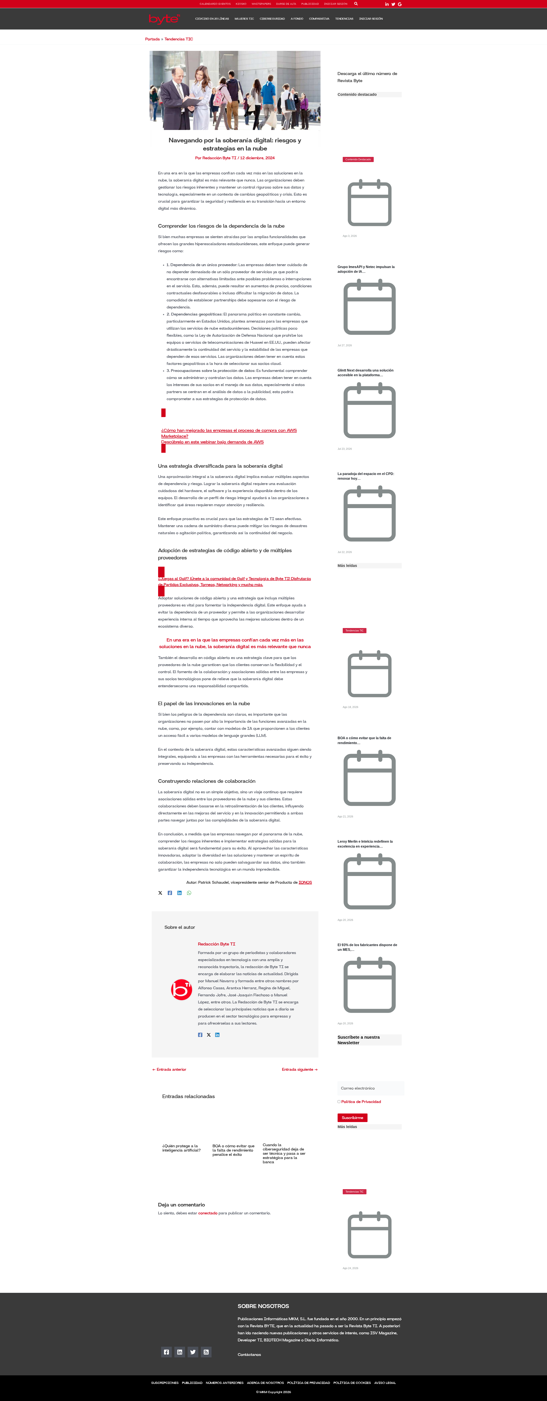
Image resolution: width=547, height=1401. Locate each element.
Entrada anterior (169, 1069)
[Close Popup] (372, 1348)
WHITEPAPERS (261, 4)
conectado (208, 1213)
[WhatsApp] (189, 892)
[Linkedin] (179, 892)
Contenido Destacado (358, 159)
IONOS (305, 882)
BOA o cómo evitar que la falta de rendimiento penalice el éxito (233, 1150)
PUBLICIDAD (310, 4)
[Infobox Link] (370, 77)
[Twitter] (393, 4)
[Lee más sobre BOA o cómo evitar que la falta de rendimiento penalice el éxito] (235, 1124)
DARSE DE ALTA (286, 4)
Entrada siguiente (300, 1069)
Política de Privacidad (361, 1102)
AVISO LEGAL (385, 1383)
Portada (152, 39)
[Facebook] (170, 892)
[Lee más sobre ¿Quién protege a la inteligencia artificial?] (184, 1124)
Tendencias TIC (179, 39)
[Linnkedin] (387, 4)
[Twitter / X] (160, 892)
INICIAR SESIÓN (335, 4)
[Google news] (400, 4)
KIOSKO (241, 4)
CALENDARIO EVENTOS (215, 4)
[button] (356, 4)
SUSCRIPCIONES (165, 1383)
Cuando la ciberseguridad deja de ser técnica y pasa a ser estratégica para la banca (284, 1153)
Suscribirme (352, 1118)
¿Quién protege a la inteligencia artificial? (181, 1148)
